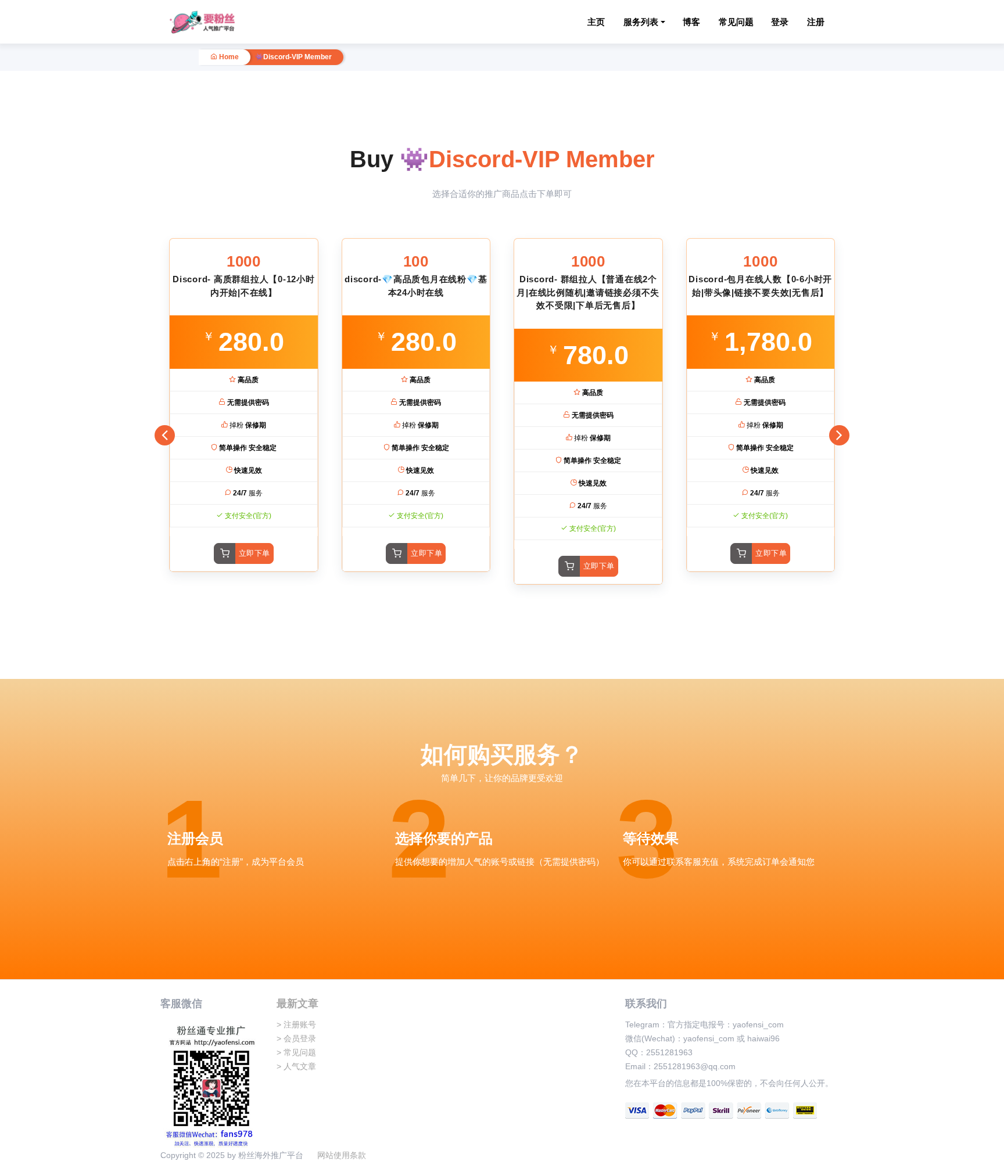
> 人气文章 (296, 1066)
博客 (691, 22)
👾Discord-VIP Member (293, 56)
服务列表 (640, 22)
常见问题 (736, 22)
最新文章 (297, 1003)
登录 (779, 22)
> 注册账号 (296, 1024)
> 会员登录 (296, 1038)
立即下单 (254, 553)
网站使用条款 (341, 1155)
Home (228, 56)
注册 (815, 22)
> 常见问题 (296, 1052)
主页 (596, 22)
